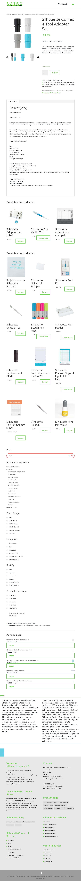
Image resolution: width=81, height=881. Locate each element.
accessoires (10, 822)
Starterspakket (11, 508)
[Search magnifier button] (72, 455)
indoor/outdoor (63, 802)
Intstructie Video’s (13, 858)
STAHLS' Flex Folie (14, 485)
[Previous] (7, 57)
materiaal (31, 822)
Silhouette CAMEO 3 (50, 833)
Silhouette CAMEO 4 (50, 836)
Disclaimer (11, 840)
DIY (17, 822)
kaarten (46, 805)
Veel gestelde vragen (15, 849)
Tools (59, 93)
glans (55, 802)
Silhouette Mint (48, 808)
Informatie (11, 852)
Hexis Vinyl (11, 491)
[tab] (12, 101)
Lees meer (43, 238)
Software (11, 505)
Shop (9, 846)
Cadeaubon (48, 861)
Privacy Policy (40, 878)
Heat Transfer (12, 480)
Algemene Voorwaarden (16, 855)
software (18, 825)
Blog (9, 843)
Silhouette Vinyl (13, 483)
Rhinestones (12, 494)
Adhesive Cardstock (14, 496)
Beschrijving (12, 101)
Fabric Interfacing (13, 502)
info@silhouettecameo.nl (55, 779)
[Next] (38, 57)
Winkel (8, 14)
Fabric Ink (11, 499)
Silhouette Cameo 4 (60, 805)
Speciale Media (13, 477)
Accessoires (27, 14)
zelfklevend (70, 808)
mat (51, 805)
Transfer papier (13, 488)
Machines (47, 822)
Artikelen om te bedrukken (16, 471)
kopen (55, 72)
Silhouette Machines (12, 467)
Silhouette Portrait (59, 808)
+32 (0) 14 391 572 (55, 776)
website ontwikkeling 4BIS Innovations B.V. (50, 876)
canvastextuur (48, 802)
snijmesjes (10, 825)
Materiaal (20, 14)
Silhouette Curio (49, 830)
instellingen (23, 822)
